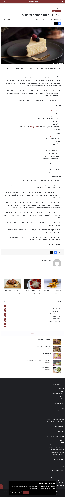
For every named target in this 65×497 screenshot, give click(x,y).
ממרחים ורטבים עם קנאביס (54, 321)
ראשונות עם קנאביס (56, 311)
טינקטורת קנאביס (60, 401)
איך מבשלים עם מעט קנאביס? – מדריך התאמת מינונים (52, 477)
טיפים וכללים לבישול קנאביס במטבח (56, 470)
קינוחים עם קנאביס (54, 8)
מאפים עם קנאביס (56, 308)
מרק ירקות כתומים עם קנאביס (57, 454)
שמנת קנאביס (34, 127)
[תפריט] (2, 2)
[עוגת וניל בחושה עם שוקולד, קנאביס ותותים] (32, 284)
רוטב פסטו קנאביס (60, 462)
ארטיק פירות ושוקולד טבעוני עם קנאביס (55, 436)
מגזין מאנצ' (58, 323)
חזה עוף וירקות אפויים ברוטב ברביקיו (56, 447)
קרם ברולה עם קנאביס (59, 424)
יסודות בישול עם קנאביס (55, 313)
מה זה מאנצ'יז (61, 410)
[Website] (50, 263)
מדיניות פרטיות (16, 492)
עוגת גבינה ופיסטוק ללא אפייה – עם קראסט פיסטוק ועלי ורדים (38, 360)
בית (59, 8)
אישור (25, 492)
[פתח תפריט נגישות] (1, 486)
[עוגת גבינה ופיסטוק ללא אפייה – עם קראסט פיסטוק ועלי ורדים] (57, 363)
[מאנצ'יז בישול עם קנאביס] (32, 1)
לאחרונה (32, 333)
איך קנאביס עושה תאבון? (59, 482)
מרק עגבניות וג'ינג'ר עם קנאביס (57, 449)
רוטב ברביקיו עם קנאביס (59, 459)
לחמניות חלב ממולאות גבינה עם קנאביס (55, 419)
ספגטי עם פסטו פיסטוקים (46, 367)
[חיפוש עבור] (63, 2)
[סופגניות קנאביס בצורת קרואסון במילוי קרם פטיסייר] (12, 284)
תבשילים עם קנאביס (56, 316)
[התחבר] (5, 2)
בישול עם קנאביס (60, 388)
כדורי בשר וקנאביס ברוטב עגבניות (57, 452)
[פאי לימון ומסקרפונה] (57, 356)
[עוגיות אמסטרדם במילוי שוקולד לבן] (57, 342)
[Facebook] (59, 23)
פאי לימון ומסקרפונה (47, 353)
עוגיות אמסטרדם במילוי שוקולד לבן (43, 339)
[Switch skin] (60, 2)
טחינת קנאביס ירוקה (59, 457)
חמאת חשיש (61, 475)
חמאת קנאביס (51, 136)
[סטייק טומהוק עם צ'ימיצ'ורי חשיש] (57, 349)
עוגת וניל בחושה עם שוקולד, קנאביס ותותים (55, 434)
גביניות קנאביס (61, 431)
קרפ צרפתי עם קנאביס (59, 426)
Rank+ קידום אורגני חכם (7, 494)
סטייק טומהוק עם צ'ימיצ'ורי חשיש (44, 346)
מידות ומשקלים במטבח (59, 485)
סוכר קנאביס (61, 398)
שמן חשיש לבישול (60, 473)
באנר (59, 326)
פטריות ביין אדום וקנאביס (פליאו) (57, 445)
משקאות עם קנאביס (56, 318)
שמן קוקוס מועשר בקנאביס (58, 403)
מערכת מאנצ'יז (57, 19)
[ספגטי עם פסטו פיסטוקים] (57, 370)
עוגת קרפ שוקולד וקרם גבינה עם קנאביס (55, 421)
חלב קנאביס (53, 111)
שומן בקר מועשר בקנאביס (58, 393)
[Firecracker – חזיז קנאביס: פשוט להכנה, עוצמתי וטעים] (52, 284)
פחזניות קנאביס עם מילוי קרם (57, 429)
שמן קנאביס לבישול (60, 408)
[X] (56, 23)
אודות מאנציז (61, 480)
